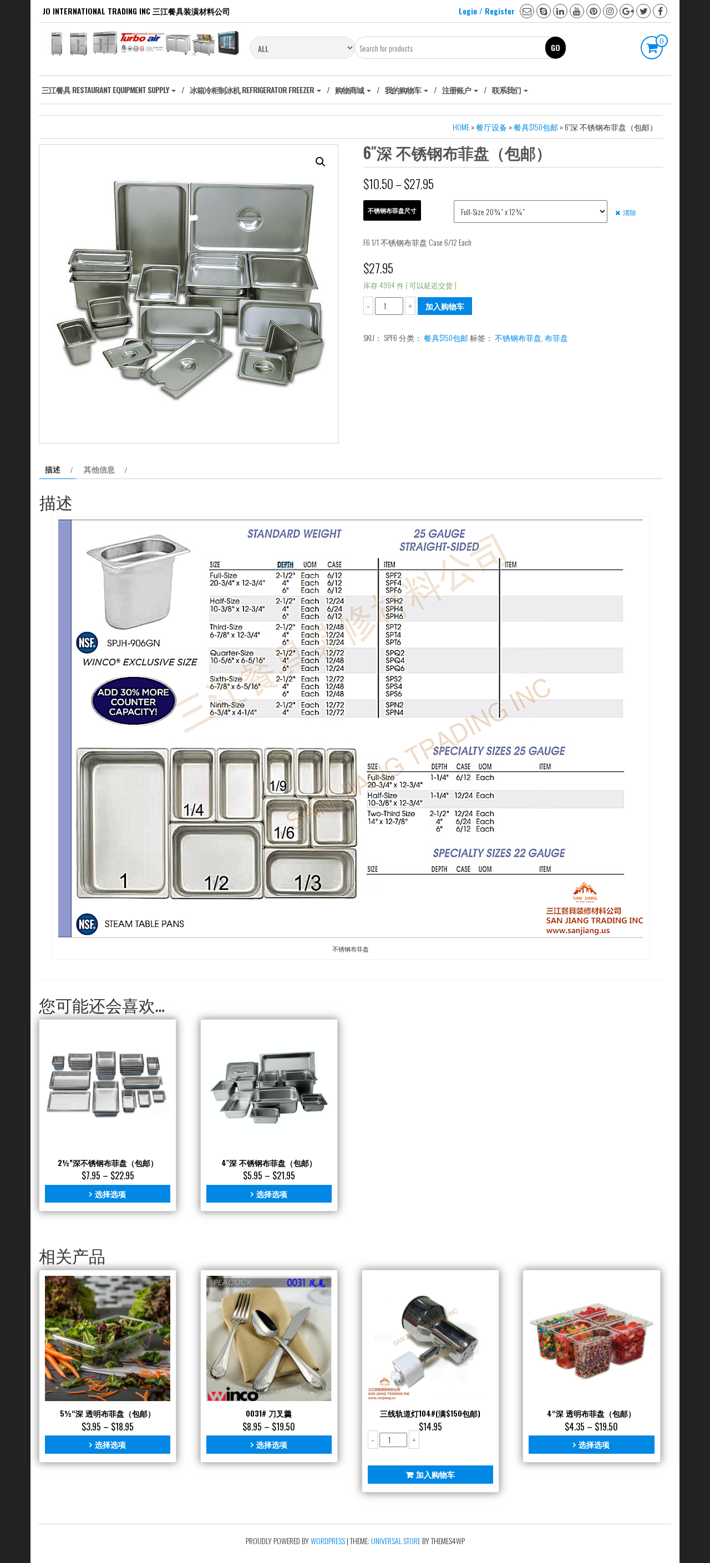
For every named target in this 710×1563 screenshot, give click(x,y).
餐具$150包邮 (536, 127)
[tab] (57, 469)
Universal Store (395, 1540)
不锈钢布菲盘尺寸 (392, 210)
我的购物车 (404, 89)
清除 (629, 212)
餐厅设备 (491, 127)
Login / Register (487, 11)
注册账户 (457, 89)
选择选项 (110, 1193)
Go (555, 47)
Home (461, 127)
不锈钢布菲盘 (518, 337)
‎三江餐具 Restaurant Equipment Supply (106, 89)
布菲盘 (556, 337)
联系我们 (507, 89)
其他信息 (99, 469)
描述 (52, 469)
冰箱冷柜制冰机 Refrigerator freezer (253, 89)
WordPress (328, 1540)
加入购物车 (444, 306)
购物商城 (350, 89)
